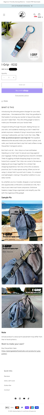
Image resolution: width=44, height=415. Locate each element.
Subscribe (7, 385)
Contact (7, 390)
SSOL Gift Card (9, 381)
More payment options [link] (22, 95)
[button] (4, 15)
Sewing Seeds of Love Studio (21, 411)
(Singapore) (32, 411)
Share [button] (6, 101)
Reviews (7, 376)
